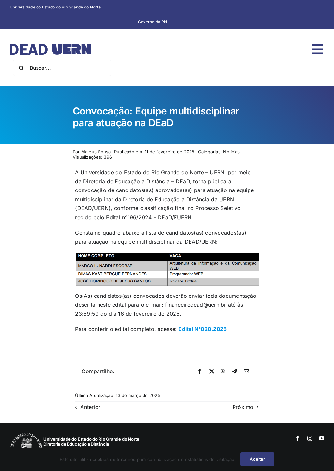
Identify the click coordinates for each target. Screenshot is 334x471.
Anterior (90, 407)
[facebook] (297, 438)
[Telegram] (234, 371)
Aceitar (257, 459)
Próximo (243, 407)
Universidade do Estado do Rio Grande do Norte (55, 7)
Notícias (231, 151)
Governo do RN (152, 21)
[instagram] (309, 438)
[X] (212, 371)
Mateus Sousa (96, 151)
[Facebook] (199, 371)
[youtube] (321, 438)
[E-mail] (246, 371)
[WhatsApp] (223, 371)
